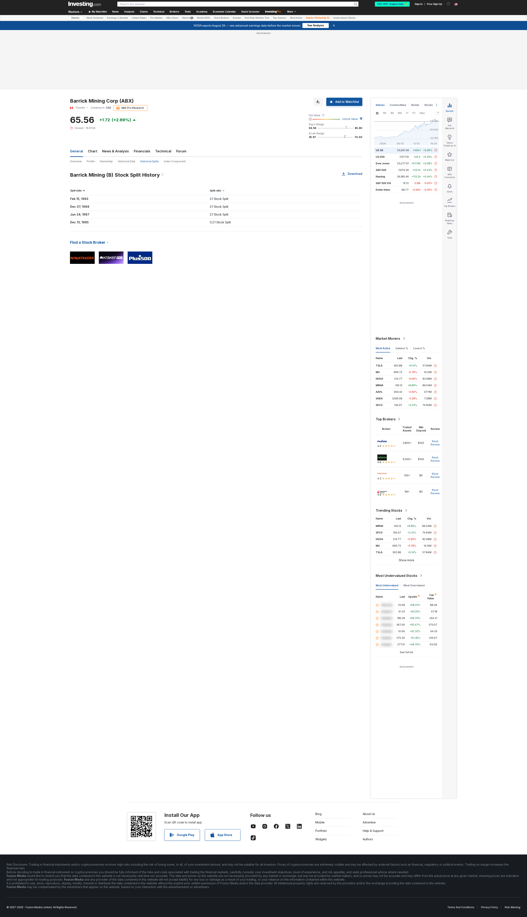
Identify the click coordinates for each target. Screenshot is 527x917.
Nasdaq (380, 176)
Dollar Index (383, 189)
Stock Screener (250, 11)
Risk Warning (512, 907)
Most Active (296, 17)
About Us (369, 814)
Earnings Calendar (117, 17)
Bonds (415, 105)
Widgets (321, 839)
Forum (181, 151)
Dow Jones (382, 163)
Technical (163, 151)
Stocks (75, 17)
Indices (380, 105)
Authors (368, 839)
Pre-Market (156, 17)
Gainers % (401, 348)
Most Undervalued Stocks (396, 576)
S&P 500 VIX (383, 183)
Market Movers (388, 338)
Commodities (398, 105)
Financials (142, 151)
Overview (76, 161)
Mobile (320, 822)
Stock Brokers (221, 17)
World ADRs (203, 17)
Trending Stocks (389, 510)
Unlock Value (350, 119)
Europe (237, 17)
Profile (91, 161)
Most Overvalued (414, 585)
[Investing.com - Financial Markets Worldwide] (84, 4)
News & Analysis (115, 151)
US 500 (380, 156)
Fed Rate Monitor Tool (257, 17)
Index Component (175, 161)
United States (139, 17)
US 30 (379, 150)
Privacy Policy (489, 907)
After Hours (172, 17)
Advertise (369, 822)
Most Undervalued (387, 585)
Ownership (106, 161)
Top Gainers (279, 17)
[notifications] (448, 4)
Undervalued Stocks (344, 17)
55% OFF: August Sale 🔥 (392, 4)
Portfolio (321, 830)
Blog (318, 814)
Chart (92, 151)
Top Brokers (386, 419)
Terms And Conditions (460, 907)
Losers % (419, 348)
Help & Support (373, 830)
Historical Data (126, 161)
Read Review (435, 443)
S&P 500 (381, 170)
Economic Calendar (224, 11)
